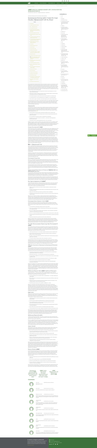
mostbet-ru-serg (63, 58)
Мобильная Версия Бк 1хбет (33, 45)
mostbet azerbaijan (63, 46)
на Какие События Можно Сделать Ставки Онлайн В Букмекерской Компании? (35, 58)
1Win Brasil (62, 18)
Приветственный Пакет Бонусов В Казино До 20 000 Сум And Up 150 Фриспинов (35, 30)
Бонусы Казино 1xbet (33, 48)
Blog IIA (62, 3)
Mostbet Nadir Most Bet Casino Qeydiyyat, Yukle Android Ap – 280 (64, 54)
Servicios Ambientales (43, 3)
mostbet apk (63, 43)
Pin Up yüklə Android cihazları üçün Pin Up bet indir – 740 (64, 71)
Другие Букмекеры (32, 70)
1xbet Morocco (63, 31)
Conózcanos (36, 3)
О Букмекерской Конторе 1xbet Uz (34, 62)
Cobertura (58, 3)
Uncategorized (63, 83)
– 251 (62, 15)
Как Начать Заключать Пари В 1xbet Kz (35, 55)
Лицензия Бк (32, 23)
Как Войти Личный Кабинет (34, 73)
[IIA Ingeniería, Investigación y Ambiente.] (29, 3)
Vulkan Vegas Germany (64, 90)
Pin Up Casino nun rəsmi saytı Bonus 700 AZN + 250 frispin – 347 (65, 62)
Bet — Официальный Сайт (33, 26)
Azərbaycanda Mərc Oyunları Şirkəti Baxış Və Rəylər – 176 (64, 39)
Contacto (66, 3)
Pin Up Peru (62, 69)
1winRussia (62, 25)
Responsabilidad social (51, 3)
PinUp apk (62, 76)
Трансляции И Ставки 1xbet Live (34, 81)
